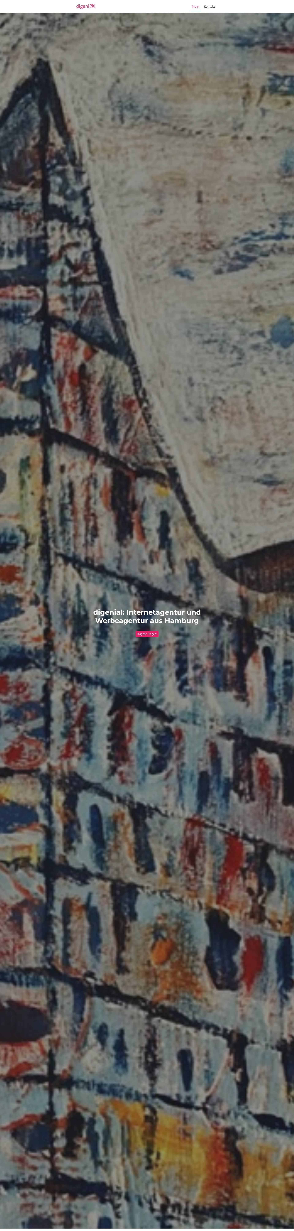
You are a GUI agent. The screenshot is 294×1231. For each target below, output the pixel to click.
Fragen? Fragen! (147, 634)
